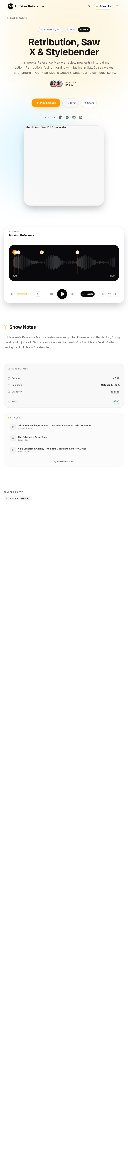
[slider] (27, 294)
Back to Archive (18, 18)
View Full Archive (65, 461)
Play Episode (48, 102)
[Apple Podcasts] (60, 117)
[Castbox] (74, 117)
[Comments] (116, 294)
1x (38, 294)
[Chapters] (102, 294)
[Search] (89, 6)
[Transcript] (109, 294)
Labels (89, 294)
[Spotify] (67, 117)
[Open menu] (117, 6)
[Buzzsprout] (81, 117)
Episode (19, 498)
